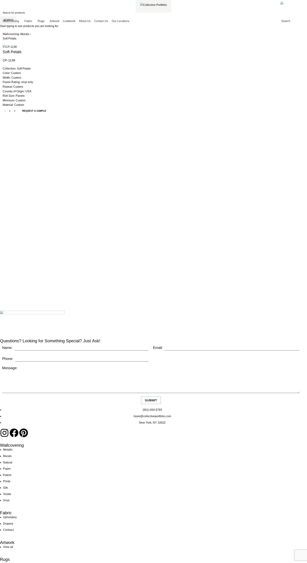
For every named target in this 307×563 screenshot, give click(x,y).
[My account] (295, 21)
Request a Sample (34, 111)
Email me (295, 2)
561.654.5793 (15, 2)
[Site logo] (153, 4)
